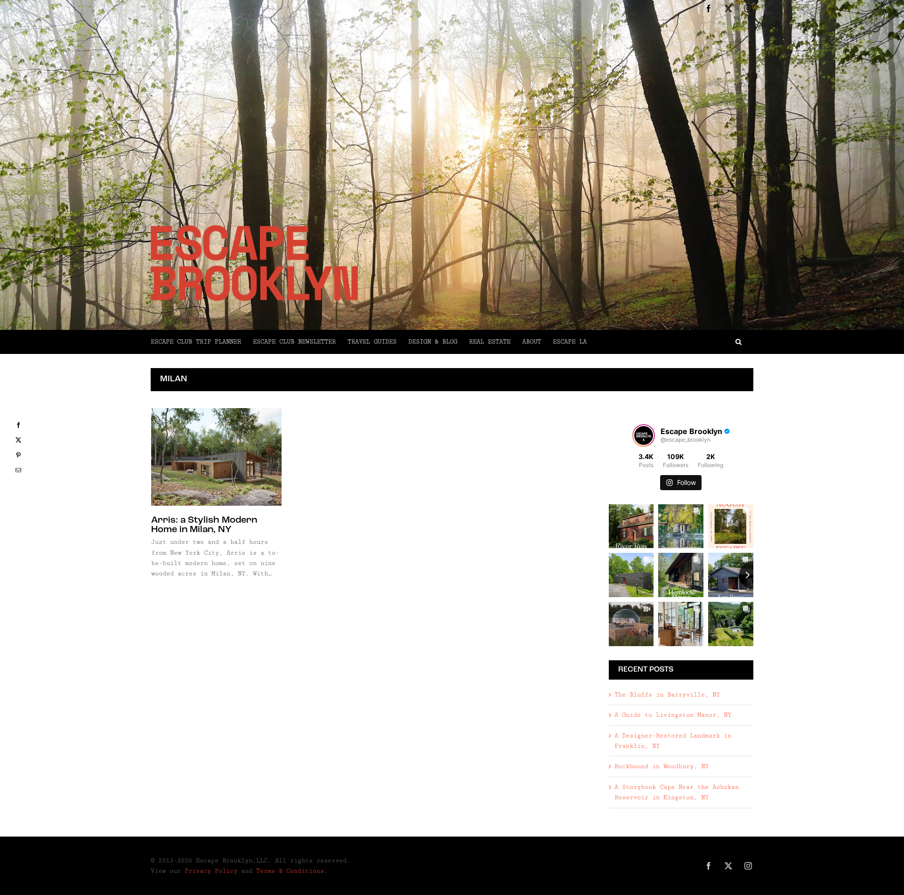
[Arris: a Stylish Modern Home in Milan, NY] (216, 457)
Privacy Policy (211, 871)
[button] (670, 341)
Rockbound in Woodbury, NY (661, 766)
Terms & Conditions (290, 871)
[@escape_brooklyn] (643, 435)
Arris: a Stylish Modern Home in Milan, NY (204, 525)
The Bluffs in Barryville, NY (667, 694)
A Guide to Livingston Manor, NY (672, 715)
